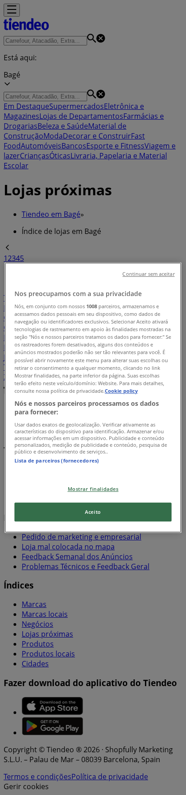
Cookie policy (121, 390)
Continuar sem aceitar (148, 274)
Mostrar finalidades (93, 489)
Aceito (93, 511)
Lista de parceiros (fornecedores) (56, 460)
